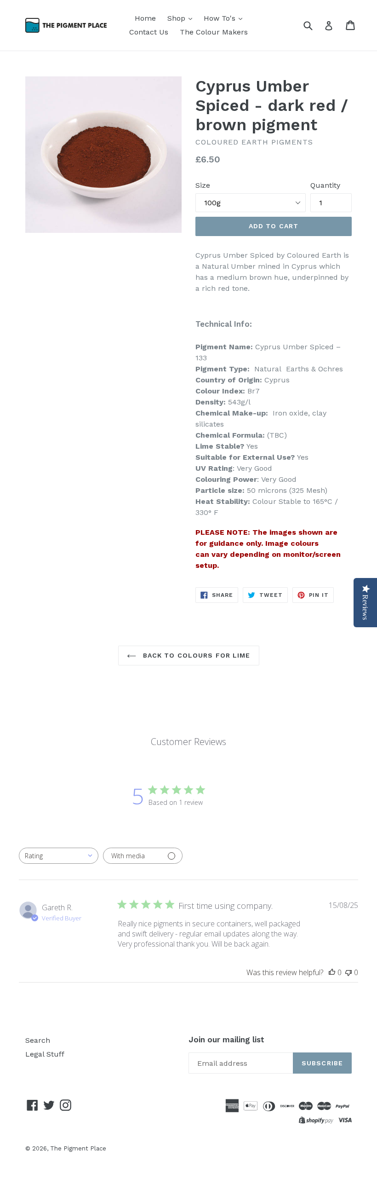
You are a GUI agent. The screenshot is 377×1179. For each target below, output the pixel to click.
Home (145, 18)
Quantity (325, 185)
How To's (221, 18)
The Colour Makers (214, 32)
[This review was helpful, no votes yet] (332, 972)
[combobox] (58, 856)
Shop (177, 18)
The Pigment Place (78, 1148)
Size (202, 185)
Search (37, 1040)
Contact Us (148, 32)
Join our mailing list (226, 1039)
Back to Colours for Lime (196, 655)
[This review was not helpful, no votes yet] (348, 972)
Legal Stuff (44, 1054)
